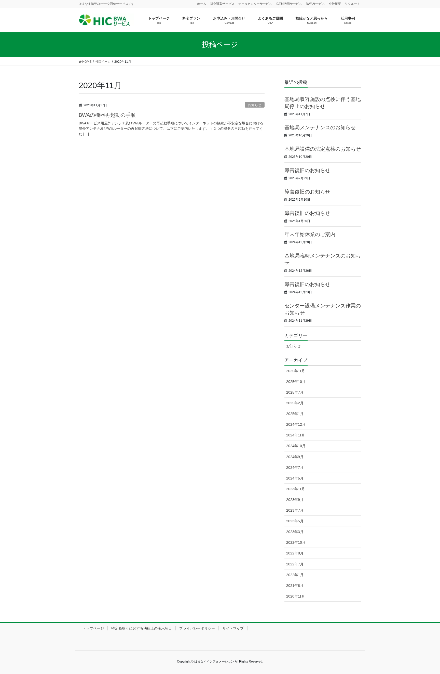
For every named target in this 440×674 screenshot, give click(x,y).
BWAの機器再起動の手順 (107, 115)
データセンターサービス (255, 4)
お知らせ (254, 105)
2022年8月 (295, 553)
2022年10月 (296, 542)
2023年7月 (295, 510)
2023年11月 (295, 489)
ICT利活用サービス (289, 4)
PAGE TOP (425, 649)
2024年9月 (295, 457)
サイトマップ (233, 628)
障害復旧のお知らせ (307, 170)
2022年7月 (295, 564)
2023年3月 (295, 532)
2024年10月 (296, 446)
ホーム (201, 4)
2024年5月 (295, 478)
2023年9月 (295, 500)
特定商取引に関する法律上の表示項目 (141, 628)
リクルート (352, 4)
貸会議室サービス (222, 4)
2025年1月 (295, 414)
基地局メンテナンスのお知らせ (320, 127)
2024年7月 (295, 467)
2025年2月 (295, 403)
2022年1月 (295, 575)
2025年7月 (295, 392)
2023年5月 (295, 521)
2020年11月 (295, 596)
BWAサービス (315, 4)
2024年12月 (296, 424)
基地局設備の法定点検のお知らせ (322, 149)
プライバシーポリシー (197, 628)
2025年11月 (295, 371)
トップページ (93, 628)
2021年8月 (295, 586)
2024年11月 (295, 435)
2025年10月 (296, 382)
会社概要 (335, 4)
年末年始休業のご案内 (309, 234)
